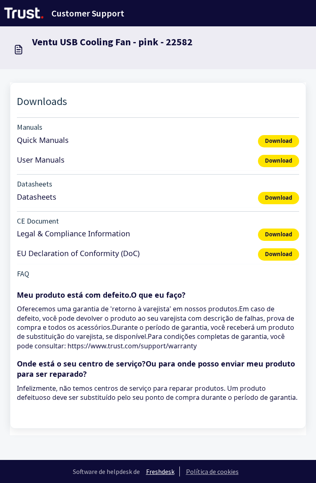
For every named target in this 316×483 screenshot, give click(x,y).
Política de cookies (212, 471)
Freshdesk (160, 471)
